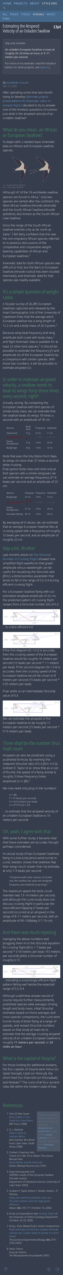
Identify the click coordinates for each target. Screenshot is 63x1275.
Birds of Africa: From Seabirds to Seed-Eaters (21, 1119)
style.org (45, 67)
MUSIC (51, 14)
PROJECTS (20, 3)
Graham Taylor (46, 1213)
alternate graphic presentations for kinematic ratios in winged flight (27, 101)
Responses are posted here (45, 1129)
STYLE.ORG (49, 3)
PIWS (6, 18)
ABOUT (35, 3)
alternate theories (45, 1146)
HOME (7, 3)
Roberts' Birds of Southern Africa (17, 1134)
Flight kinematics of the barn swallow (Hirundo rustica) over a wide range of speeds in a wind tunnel (33, 1233)
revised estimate (45, 1136)
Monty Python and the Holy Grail (25, 1162)
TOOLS (25, 14)
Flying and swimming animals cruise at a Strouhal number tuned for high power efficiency (30, 1201)
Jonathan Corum (18, 82)
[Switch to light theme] (5, 7)
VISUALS (38, 14)
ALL (5, 14)
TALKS (14, 14)
